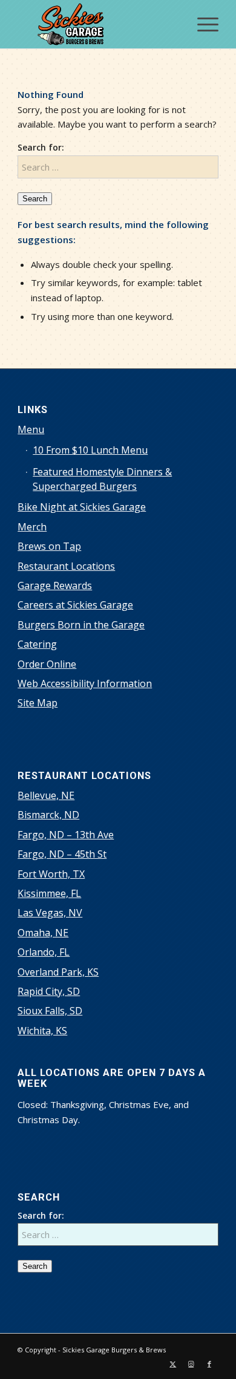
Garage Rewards (55, 585)
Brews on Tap (49, 546)
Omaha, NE (43, 932)
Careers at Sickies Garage (75, 604)
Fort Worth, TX (51, 874)
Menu (31, 429)
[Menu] (201, 24)
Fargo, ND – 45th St (62, 854)
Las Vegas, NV (50, 912)
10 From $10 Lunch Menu (90, 450)
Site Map (37, 702)
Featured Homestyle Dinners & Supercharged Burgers (102, 478)
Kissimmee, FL (49, 893)
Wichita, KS (42, 1030)
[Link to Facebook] (209, 1364)
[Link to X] (173, 1364)
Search (34, 198)
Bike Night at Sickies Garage (82, 506)
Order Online (47, 664)
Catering (37, 644)
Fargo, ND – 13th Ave (66, 834)
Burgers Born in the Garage (81, 624)
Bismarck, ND (48, 814)
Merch (32, 526)
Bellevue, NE (46, 795)
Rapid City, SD (49, 991)
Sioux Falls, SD (50, 1010)
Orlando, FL (44, 952)
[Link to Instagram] (191, 1364)
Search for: (41, 147)
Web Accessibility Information (85, 683)
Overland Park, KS (58, 972)
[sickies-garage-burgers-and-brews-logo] (98, 24)
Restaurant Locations (66, 566)
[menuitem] (201, 24)
